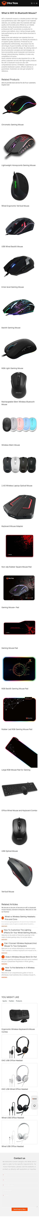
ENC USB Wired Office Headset (15, 1089)
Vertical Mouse (8, 892)
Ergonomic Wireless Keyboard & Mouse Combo (18, 1030)
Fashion (11, 1001)
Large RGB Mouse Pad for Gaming (16, 770)
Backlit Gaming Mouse (11, 328)
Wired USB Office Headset (13, 1146)
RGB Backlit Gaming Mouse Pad (15, 689)
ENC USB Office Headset (12, 1060)
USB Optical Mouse (10, 851)
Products (19, 1001)
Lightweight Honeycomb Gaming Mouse (19, 165)
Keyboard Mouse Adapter (12, 526)
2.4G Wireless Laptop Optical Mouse (17, 486)
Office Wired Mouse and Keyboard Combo (19, 810)
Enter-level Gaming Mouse (13, 287)
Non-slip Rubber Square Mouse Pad (17, 567)
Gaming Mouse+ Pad (10, 607)
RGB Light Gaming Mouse (12, 368)
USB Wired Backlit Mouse (12, 246)
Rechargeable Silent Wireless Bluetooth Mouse (18, 403)
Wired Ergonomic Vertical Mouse (15, 206)
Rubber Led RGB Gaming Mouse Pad (17, 729)
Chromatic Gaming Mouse (13, 125)
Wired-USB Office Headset (13, 1118)
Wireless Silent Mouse (11, 445)
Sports (4, 1001)
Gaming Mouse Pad (10, 648)
